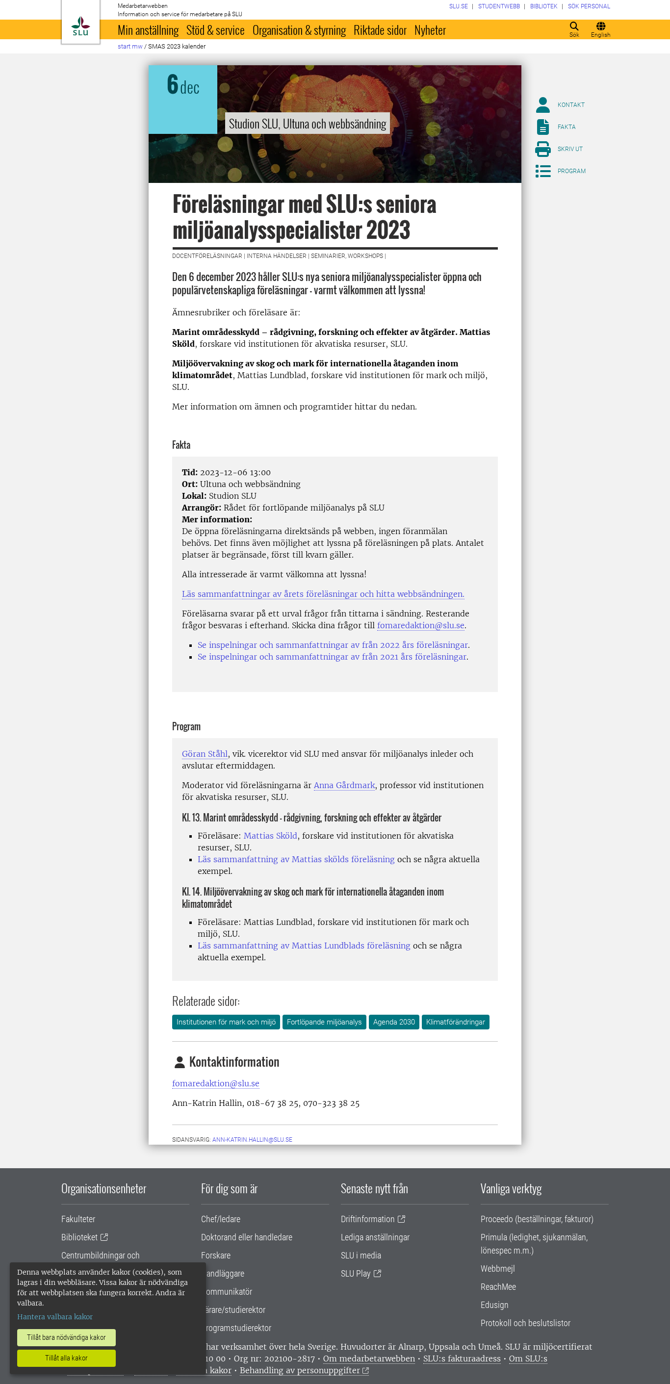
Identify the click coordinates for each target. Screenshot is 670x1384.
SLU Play (356, 1273)
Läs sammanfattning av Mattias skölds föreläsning (296, 859)
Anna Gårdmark (344, 785)
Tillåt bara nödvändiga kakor (66, 1337)
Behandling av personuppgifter (300, 1370)
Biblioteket (79, 1237)
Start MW (130, 46)
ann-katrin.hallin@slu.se (252, 1139)
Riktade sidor (380, 29)
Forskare (216, 1255)
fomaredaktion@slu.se (420, 625)
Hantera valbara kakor (55, 1316)
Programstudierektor (236, 1328)
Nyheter (430, 29)
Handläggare (222, 1273)
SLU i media (361, 1255)
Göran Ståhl (205, 754)
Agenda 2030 (394, 1022)
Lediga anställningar (375, 1237)
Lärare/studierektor (233, 1310)
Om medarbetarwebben (369, 1358)
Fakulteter (78, 1219)
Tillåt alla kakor (66, 1358)
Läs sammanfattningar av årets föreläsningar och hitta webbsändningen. (323, 594)
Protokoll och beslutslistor (525, 1323)
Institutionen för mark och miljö (226, 1022)
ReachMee (498, 1286)
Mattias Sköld (270, 836)
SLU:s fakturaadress (462, 1358)
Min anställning (148, 29)
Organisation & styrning (299, 29)
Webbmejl (498, 1268)
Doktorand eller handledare (246, 1237)
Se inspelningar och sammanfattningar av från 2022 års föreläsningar (333, 645)
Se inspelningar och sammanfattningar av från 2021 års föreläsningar (332, 657)
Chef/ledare (220, 1219)
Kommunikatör (226, 1291)
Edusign (495, 1305)
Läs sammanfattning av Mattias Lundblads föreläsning (304, 945)
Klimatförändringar (455, 1022)
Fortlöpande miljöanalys (324, 1022)
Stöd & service (215, 29)
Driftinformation (368, 1219)
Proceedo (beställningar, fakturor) (537, 1219)
